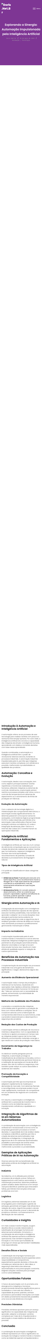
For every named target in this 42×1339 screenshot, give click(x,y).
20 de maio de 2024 (27, 38)
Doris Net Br (11, 38)
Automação (15, 40)
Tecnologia (26, 40)
